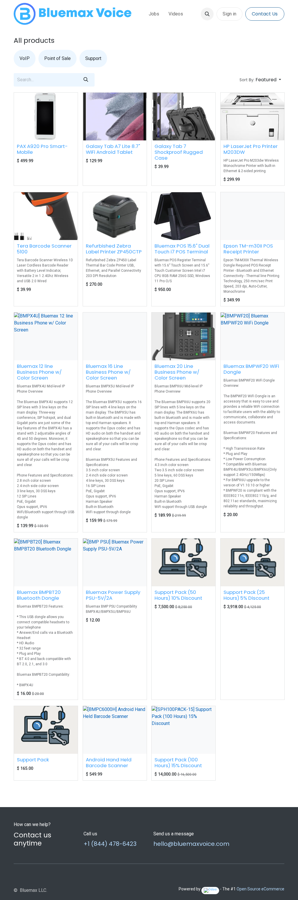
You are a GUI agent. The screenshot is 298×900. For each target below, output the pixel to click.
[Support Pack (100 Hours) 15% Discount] (183, 730)
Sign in (229, 14)
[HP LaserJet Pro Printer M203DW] (252, 116)
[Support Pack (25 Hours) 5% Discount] (252, 562)
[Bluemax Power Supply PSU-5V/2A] (115, 562)
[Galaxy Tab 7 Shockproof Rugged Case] (183, 116)
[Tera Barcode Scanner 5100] (46, 216)
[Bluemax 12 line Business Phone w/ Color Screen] (46, 336)
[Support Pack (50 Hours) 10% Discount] (183, 562)
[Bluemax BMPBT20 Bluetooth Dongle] (46, 562)
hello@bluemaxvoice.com (191, 844)
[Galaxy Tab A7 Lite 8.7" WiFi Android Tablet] (115, 116)
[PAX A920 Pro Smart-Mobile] (46, 116)
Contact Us (265, 13)
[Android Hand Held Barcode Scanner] (115, 730)
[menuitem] (154, 14)
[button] (207, 14)
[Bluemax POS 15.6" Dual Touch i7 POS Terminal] (183, 216)
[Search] (86, 80)
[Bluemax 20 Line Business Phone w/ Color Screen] (183, 336)
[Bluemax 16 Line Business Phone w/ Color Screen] (115, 336)
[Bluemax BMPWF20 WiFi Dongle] (252, 336)
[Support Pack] (46, 730)
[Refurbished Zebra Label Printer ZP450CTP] (115, 216)
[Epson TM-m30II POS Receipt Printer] (252, 216)
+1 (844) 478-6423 (110, 844)
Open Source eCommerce (260, 889)
